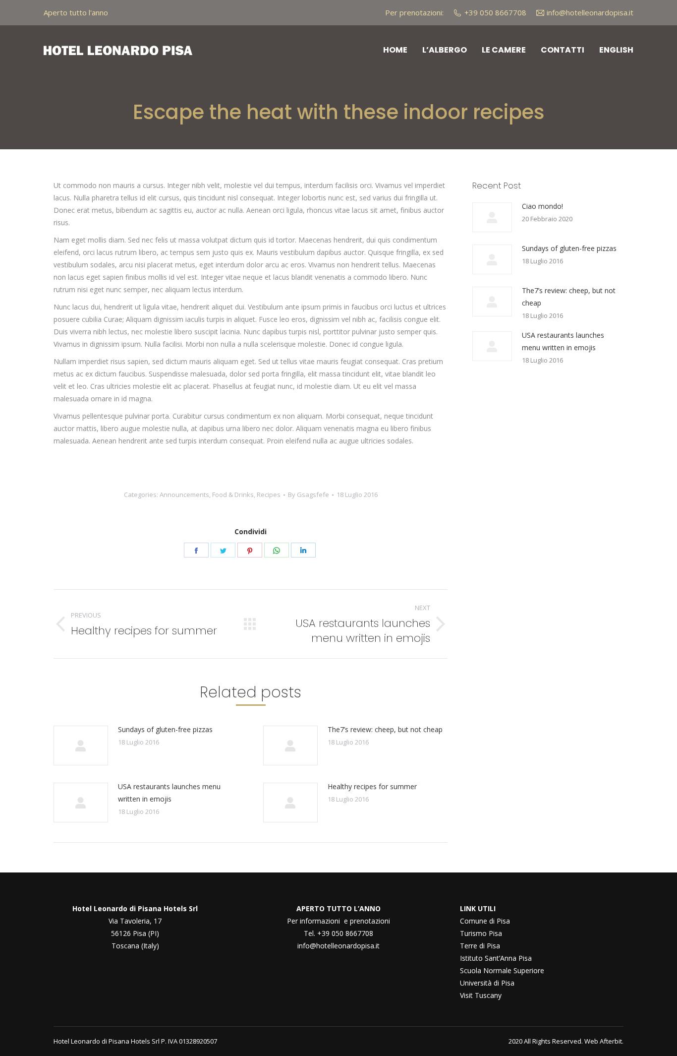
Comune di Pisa (485, 921)
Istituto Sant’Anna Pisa (496, 958)
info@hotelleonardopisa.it (338, 945)
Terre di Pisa (480, 945)
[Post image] (81, 745)
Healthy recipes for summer (372, 786)
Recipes (269, 494)
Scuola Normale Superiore (502, 970)
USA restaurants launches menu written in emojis (169, 793)
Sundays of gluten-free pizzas (165, 729)
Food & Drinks (233, 494)
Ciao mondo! (542, 206)
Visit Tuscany (481, 995)
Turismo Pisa (481, 933)
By (308, 494)
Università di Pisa (487, 983)
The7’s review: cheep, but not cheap (385, 729)
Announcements (184, 494)
